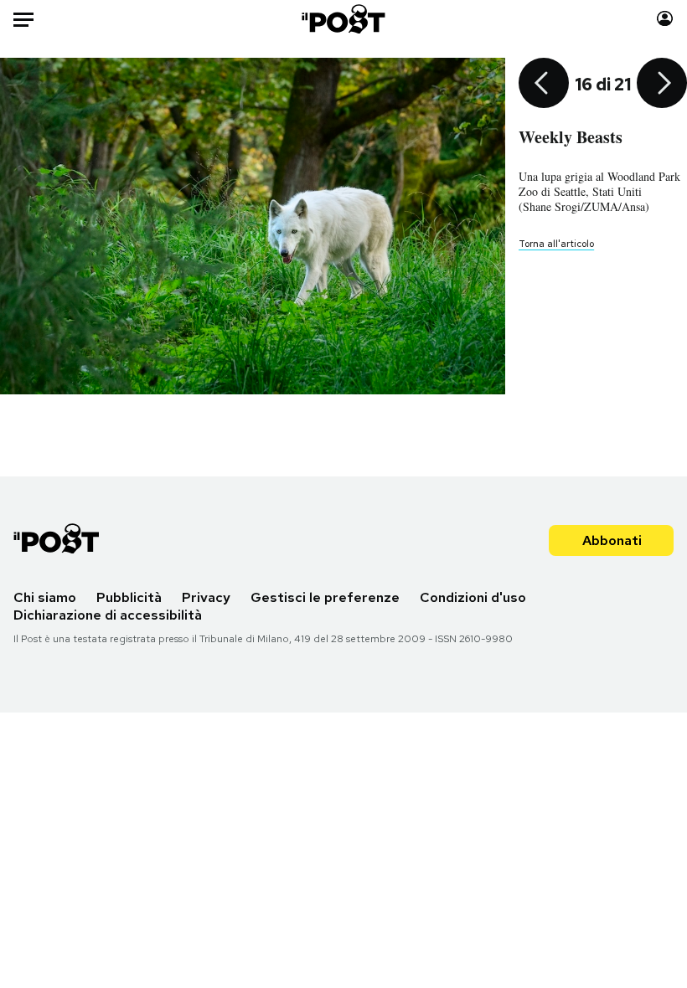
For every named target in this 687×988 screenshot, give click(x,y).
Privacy (206, 597)
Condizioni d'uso (473, 597)
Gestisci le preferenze (325, 597)
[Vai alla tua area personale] (665, 19)
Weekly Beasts (570, 137)
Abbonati (612, 540)
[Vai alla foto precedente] (544, 84)
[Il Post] (344, 18)
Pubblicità (129, 597)
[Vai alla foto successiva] (662, 84)
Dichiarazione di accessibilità (107, 615)
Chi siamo (44, 597)
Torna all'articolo (556, 244)
